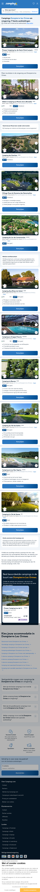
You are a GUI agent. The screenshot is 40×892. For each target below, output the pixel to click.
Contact (4, 810)
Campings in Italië (7, 831)
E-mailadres (5, 766)
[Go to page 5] (21, 46)
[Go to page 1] (17, 46)
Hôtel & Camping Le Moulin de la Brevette (17, 102)
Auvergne (4, 195)
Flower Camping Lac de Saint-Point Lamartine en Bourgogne (18, 50)
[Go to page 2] (18, 46)
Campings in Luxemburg (9, 841)
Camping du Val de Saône (11, 426)
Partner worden (7, 813)
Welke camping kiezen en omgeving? (17, 697)
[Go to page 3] (19, 46)
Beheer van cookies (8, 802)
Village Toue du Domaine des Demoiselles (17, 193)
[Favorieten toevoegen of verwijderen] (36, 45)
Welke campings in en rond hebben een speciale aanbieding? (17, 718)
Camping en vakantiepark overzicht (13, 795)
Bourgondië (5, 52)
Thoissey (11, 427)
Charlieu (11, 157)
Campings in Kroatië (8, 838)
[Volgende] (36, 37)
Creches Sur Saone (14, 516)
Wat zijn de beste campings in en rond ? (17, 688)
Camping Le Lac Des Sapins (11, 470)
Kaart (35, 52)
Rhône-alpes (5, 103)
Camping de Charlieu (9, 155)
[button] (2, 4)
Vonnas (11, 383)
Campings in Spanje (8, 835)
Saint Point (11, 52)
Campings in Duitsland (9, 845)
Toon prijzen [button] (20, 66)
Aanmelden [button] (20, 773)
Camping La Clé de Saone (11, 514)
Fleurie (11, 338)
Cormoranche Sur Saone (15, 239)
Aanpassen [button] (35, 11)
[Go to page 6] (22, 46)
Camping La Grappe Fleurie (12, 337)
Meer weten (30, 23)
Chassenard (11, 195)
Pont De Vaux (12, 292)
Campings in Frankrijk (8, 828)
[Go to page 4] (20, 46)
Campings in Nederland (9, 848)
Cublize (11, 471)
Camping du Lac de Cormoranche (13, 237)
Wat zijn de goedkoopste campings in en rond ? (17, 707)
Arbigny (11, 103)
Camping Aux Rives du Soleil (12, 291)
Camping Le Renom (9, 381)
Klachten (5, 820)
